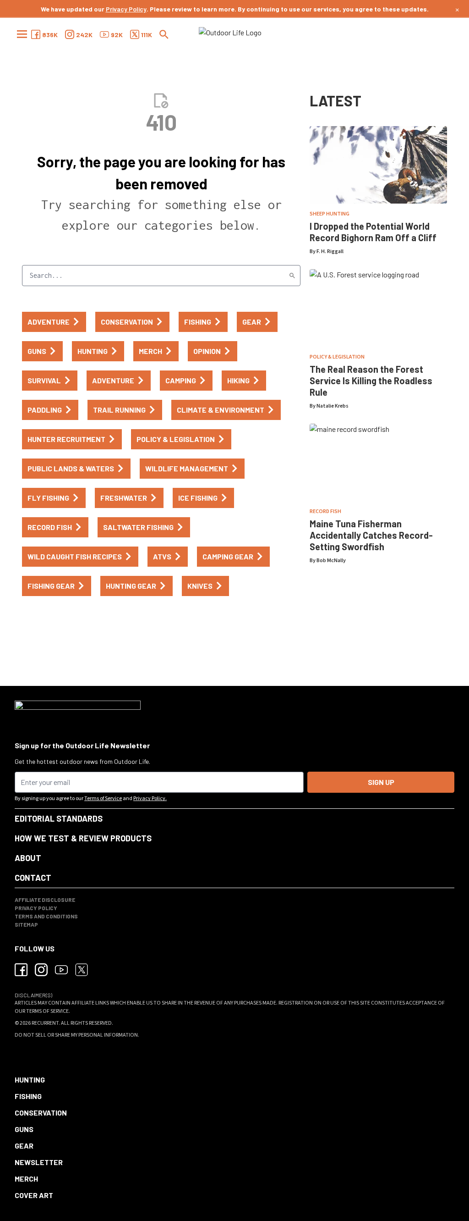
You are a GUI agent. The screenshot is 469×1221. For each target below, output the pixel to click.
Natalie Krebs (332, 406)
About (28, 858)
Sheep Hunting (329, 214)
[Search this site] (164, 34)
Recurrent (45, 1023)
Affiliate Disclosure (45, 899)
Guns (24, 1129)
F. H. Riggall (330, 251)
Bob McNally (331, 560)
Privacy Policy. (150, 798)
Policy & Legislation (337, 357)
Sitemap (26, 924)
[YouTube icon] (61, 969)
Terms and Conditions (46, 916)
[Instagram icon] (41, 969)
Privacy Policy (126, 9)
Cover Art (34, 1195)
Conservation (41, 1112)
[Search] (292, 275)
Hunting (30, 1079)
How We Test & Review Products (83, 838)
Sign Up (381, 782)
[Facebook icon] (21, 969)
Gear (24, 1145)
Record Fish (325, 511)
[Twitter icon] (81, 969)
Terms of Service (103, 798)
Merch (26, 1178)
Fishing (28, 1096)
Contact (33, 878)
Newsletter (39, 1162)
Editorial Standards (59, 818)
